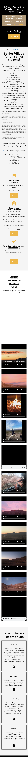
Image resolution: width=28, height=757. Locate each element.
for (18, 246)
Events (21, 16)
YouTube (4, 150)
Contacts (9, 19)
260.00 (17, 66)
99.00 (7, 222)
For (16, 49)
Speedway (8, 24)
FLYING (14, 287)
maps (7, 158)
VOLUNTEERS (9, 21)
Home (7, 16)
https (4, 158)
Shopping (14, 276)
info (8, 254)
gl (13, 158)
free (22, 246)
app (10, 158)
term (13, 280)
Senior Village (18, 24)
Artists (13, 49)
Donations (19, 633)
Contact (5, 290)
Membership (14, 247)
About (13, 16)
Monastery (19, 21)
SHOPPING (19, 19)
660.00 (20, 79)
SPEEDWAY (14, 283)
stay (15, 246)
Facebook (12, 167)
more (6, 254)
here (18, 229)
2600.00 (12, 68)
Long (9, 280)
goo (12, 158)
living (18, 280)
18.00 (23, 216)
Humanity (19, 49)
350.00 (14, 225)
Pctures (16, 167)
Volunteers (8, 246)
